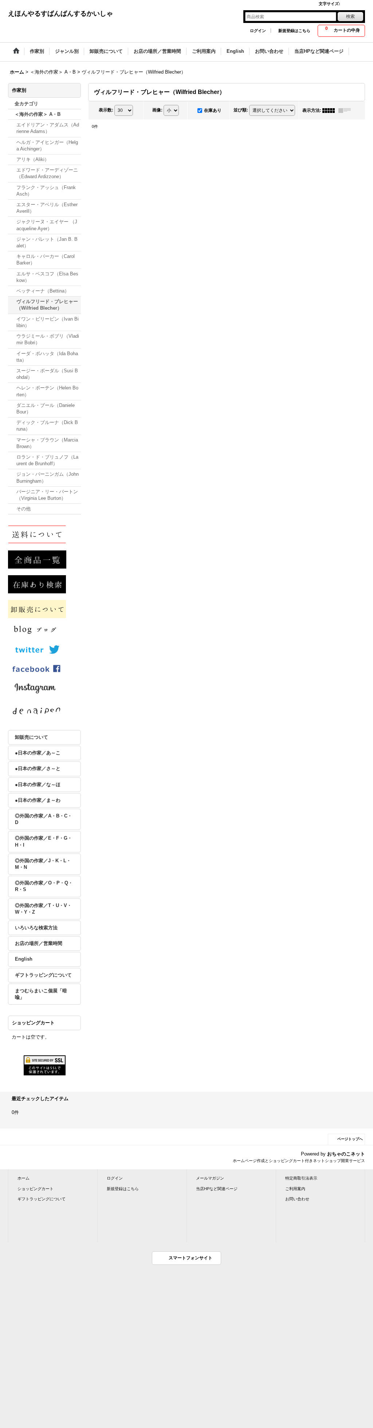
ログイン (258, 30)
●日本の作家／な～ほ (37, 784)
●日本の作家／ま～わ (37, 800)
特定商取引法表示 (301, 1178)
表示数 (106, 110)
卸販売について (31, 737)
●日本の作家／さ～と (37, 768)
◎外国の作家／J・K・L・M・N (43, 864)
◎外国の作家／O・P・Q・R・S (44, 886)
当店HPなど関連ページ (216, 1188)
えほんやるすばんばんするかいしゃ (60, 13)
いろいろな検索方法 (36, 927)
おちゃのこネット (346, 1154)
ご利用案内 (295, 1188)
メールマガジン (210, 1178)
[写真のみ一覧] (330, 110)
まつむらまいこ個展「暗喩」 (41, 994)
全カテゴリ (26, 103)
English (23, 959)
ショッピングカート (35, 1188)
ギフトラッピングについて (43, 975)
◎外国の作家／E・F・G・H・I (43, 841)
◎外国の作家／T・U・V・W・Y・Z (43, 909)
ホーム (23, 1178)
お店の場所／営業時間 (38, 943)
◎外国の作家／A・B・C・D (43, 819)
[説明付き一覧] (346, 110)
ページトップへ (350, 1139)
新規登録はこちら (294, 30)
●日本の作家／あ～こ (37, 753)
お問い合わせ (297, 1199)
